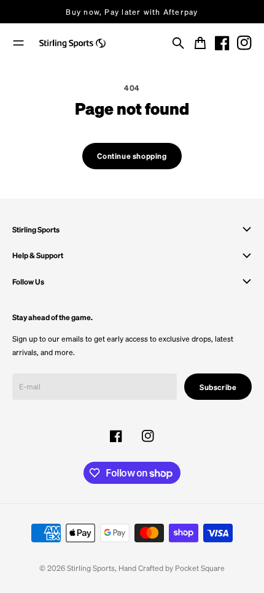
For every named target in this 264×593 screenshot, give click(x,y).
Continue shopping (131, 156)
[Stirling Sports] (72, 43)
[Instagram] (244, 43)
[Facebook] (222, 43)
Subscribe (218, 387)
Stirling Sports (91, 568)
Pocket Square (200, 568)
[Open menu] (18, 43)
